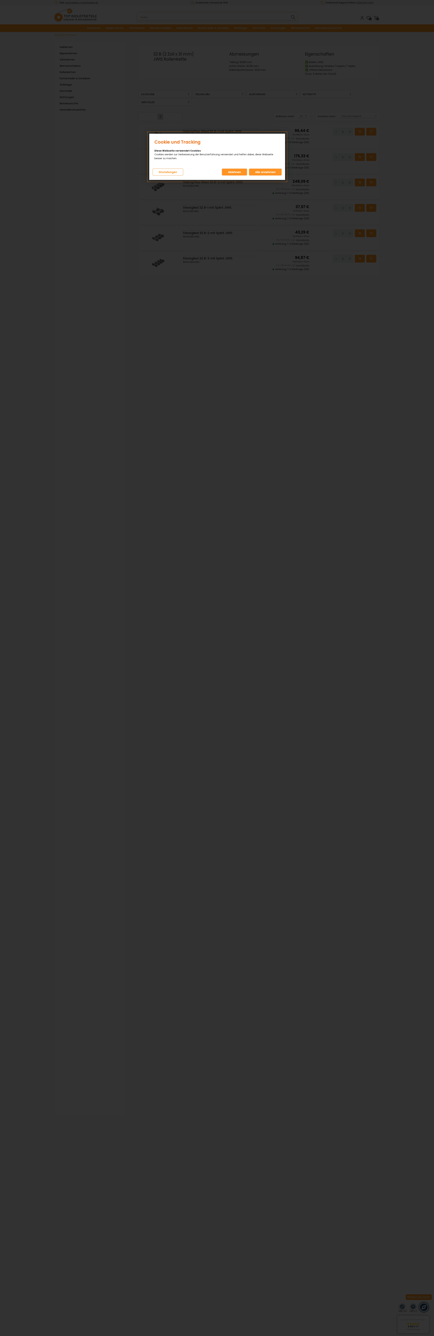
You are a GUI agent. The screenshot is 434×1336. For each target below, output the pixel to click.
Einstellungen (168, 172)
